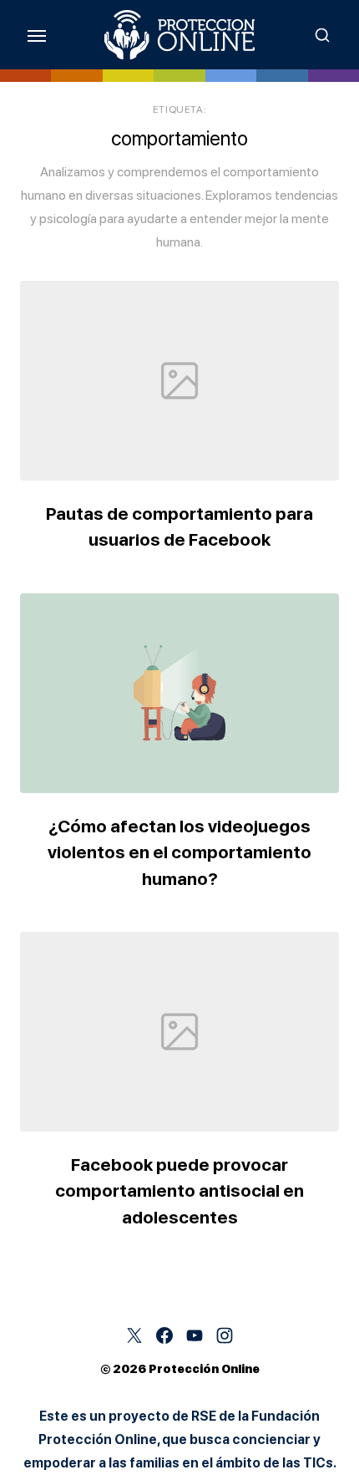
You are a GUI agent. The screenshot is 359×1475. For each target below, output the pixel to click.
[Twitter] (134, 1335)
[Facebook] (164, 1335)
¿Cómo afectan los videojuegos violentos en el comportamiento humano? (179, 852)
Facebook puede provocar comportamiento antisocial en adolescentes (179, 1191)
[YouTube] (194, 1335)
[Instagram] (224, 1335)
